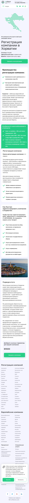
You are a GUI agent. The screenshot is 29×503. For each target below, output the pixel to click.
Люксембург (18, 425)
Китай (2, 384)
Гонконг (17, 376)
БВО (16, 374)
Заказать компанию (14, 355)
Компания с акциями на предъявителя (21, 458)
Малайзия (3, 390)
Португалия (18, 433)
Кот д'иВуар (18, 386)
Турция (16, 404)
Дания (16, 419)
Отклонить (21, 479)
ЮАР (2, 406)
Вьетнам (3, 376)
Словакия (17, 435)
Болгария (17, 415)
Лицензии (3, 484)
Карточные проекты (20, 451)
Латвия (3, 423)
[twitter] (12, 494)
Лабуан (16, 388)
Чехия (2, 439)
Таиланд (3, 404)
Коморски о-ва (18, 384)
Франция (3, 437)
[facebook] (7, 494)
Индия (16, 378)
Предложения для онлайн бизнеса (5, 455)
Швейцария (18, 439)
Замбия (16, 406)
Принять (8, 479)
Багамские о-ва (18, 370)
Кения (16, 382)
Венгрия (3, 417)
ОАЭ (16, 394)
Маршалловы (18, 390)
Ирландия (3, 421)
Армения (3, 370)
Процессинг (4, 449)
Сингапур (3, 402)
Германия (3, 419)
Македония (17, 427)
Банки (2, 447)
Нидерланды (4, 431)
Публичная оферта (14, 498)
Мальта (3, 429)
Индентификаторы (20, 461)
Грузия (3, 378)
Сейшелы (17, 398)
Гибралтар (17, 417)
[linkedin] (21, 494)
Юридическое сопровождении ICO (20, 488)
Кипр (16, 421)
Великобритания (5, 415)
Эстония (17, 441)
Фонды (17, 449)
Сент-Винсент (4, 400)
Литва (16, 423)
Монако (17, 429)
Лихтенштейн (4, 425)
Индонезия (4, 380)
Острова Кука (4, 396)
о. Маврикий (4, 394)
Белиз (2, 372)
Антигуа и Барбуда (19, 368)
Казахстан (17, 380)
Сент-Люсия (18, 400)
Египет (3, 408)
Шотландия (4, 441)
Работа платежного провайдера (6, 452)
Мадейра (3, 427)
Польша (3, 433)
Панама (17, 396)
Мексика (3, 392)
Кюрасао (3, 388)
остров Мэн (17, 431)
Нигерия (17, 392)
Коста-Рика (4, 386)
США (16, 402)
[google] (17, 494)
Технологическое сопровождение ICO (20, 485)
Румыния (3, 435)
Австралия (3, 368)
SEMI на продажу (19, 463)
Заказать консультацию (14, 61)
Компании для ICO (19, 453)
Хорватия (17, 437)
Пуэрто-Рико (4, 398)
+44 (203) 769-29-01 (20, 2)
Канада (3, 382)
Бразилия (17, 372)
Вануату (3, 374)
